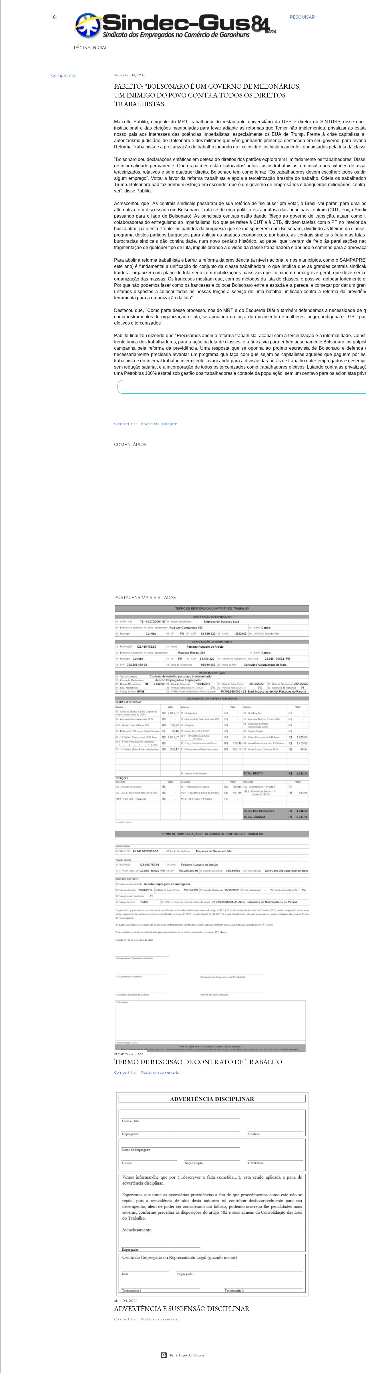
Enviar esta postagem (159, 423)
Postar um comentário (160, 1072)
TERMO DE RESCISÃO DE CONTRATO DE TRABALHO (198, 1061)
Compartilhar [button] (64, 75)
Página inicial (91, 47)
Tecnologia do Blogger (188, 1355)
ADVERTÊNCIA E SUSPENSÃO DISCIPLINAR (182, 1308)
